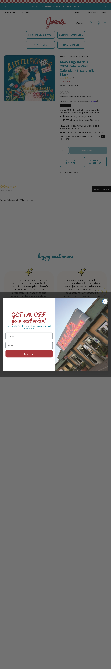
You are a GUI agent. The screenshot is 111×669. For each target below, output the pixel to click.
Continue (29, 353)
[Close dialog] (104, 301)
